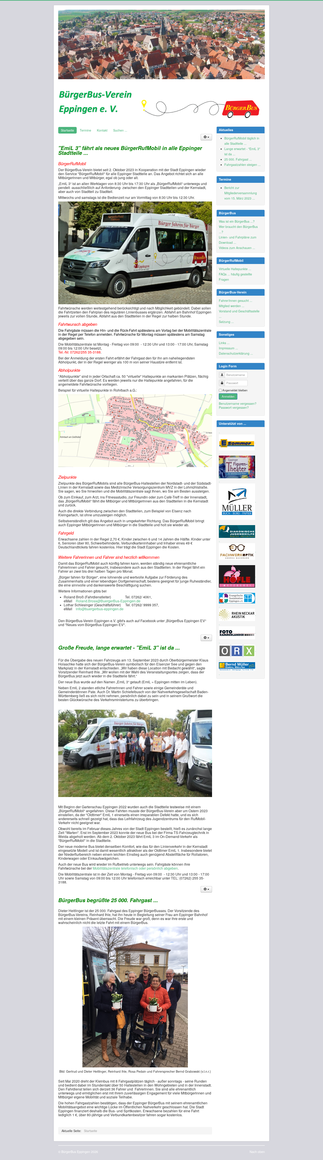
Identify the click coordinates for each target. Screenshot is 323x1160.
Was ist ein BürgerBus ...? (237, 221)
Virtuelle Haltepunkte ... (235, 269)
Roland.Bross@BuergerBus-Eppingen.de (108, 600)
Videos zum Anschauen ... (237, 248)
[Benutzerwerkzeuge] (206, 137)
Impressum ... (228, 348)
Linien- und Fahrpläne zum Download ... (237, 240)
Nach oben (257, 1151)
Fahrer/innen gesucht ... (235, 300)
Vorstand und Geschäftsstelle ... (239, 314)
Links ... (224, 343)
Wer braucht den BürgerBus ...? (238, 229)
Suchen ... (120, 130)
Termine (85, 130)
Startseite (67, 130)
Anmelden (228, 396)
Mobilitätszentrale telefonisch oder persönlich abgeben (135, 868)
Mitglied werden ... (231, 306)
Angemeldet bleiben (234, 390)
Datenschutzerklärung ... (236, 353)
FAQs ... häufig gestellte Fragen (235, 277)
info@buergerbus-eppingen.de (99, 608)
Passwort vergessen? (234, 407)
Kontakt (102, 130)
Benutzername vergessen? (237, 403)
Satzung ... (226, 321)
